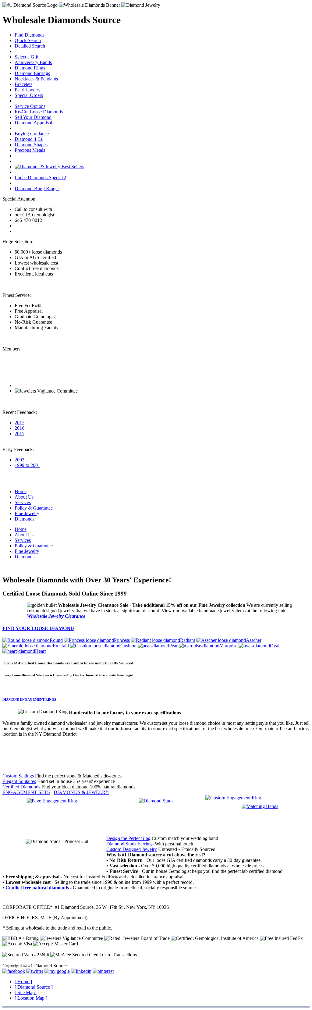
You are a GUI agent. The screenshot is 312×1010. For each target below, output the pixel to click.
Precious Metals (30, 150)
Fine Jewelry (27, 513)
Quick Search (28, 40)
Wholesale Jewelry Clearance (56, 616)
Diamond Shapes (31, 144)
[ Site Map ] (26, 992)
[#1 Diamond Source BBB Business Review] (37, 385)
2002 (19, 459)
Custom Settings (18, 775)
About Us (24, 497)
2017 (19, 422)
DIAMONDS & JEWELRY (81, 792)
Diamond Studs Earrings (130, 843)
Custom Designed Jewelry (131, 849)
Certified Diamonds (21, 786)
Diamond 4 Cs (29, 139)
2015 (19, 433)
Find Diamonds (29, 34)
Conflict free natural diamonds (37, 887)
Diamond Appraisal (33, 122)
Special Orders (29, 95)
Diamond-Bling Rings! (37, 188)
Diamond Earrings (32, 73)
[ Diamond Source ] (34, 987)
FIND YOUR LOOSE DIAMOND (38, 628)
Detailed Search (30, 45)
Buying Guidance (32, 133)
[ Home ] (23, 981)
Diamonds (24, 518)
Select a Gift (26, 56)
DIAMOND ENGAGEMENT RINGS (29, 699)
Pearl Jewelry (28, 89)
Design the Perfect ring (128, 838)
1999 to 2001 (27, 465)
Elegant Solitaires (19, 781)
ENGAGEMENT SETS (26, 792)
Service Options (30, 106)
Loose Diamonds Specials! (40, 177)
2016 (19, 428)
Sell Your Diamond (33, 117)
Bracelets (23, 84)
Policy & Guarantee (34, 507)
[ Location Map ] (31, 998)
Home (21, 491)
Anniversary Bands (33, 62)
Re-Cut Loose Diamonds (39, 111)
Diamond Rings (30, 67)
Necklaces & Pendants (36, 78)
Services (23, 502)
